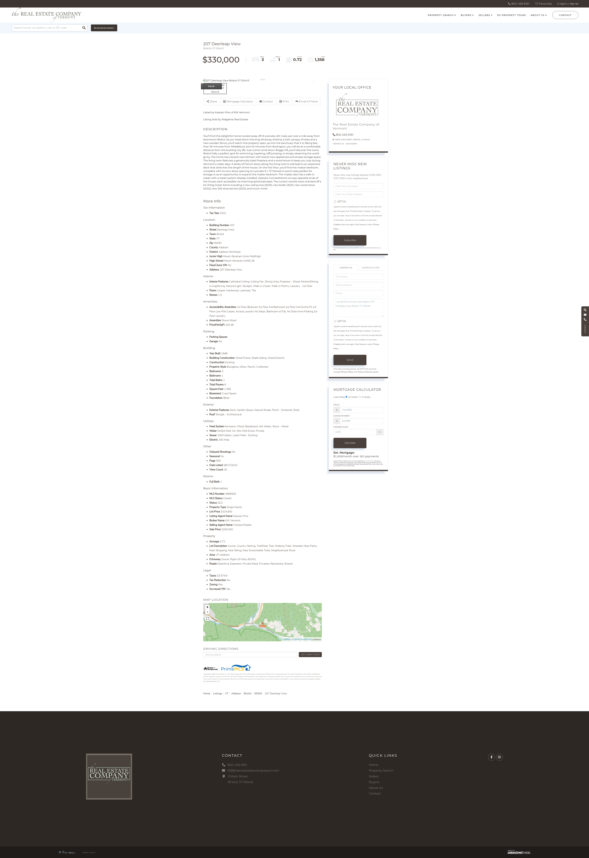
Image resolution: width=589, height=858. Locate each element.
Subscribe (350, 240)
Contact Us (338, 144)
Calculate (350, 442)
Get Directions (310, 654)
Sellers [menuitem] (484, 15)
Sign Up (574, 3)
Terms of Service (365, 372)
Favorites (545, 3)
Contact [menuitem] (375, 793)
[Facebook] (491, 757)
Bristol (247, 693)
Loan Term (339, 397)
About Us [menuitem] (538, 15)
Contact (565, 15)
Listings (217, 693)
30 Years (353, 397)
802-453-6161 (520, 3)
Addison (236, 693)
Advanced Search (105, 28)
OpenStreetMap (302, 639)
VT (226, 693)
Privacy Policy (347, 372)
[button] (84, 28)
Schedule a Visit (370, 267)
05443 (258, 693)
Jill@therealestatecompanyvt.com (253, 770)
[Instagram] (499, 757)
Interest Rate (340, 427)
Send (350, 359)
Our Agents (351, 144)
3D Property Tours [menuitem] (511, 15)
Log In (563, 3)
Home (206, 693)
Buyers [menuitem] (466, 15)
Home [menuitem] (373, 765)
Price (336, 405)
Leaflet (286, 639)
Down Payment (341, 416)
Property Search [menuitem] (441, 15)
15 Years (365, 397)
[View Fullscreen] (207, 618)
